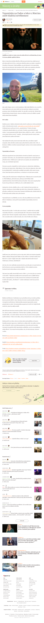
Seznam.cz (40, 1)
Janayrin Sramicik (5, 511)
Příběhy (4, 505)
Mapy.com (15, 601)
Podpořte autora (36, 19)
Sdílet (9, 22)
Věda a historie (6, 421)
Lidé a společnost (6, 430)
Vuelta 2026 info (19, 579)
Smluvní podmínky (19, 614)
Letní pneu (33, 609)
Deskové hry (38, 609)
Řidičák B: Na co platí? (33, 595)
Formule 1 (30, 585)
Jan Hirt (17, 582)
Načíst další (22, 520)
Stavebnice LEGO (21, 609)
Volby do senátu (6, 585)
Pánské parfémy (26, 611)
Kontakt (30, 614)
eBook (5, 22)
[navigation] (1, 2)
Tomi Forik (4, 459)
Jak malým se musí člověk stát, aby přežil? (28, 126)
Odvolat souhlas (21, 615)
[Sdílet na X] (41, 374)
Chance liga (31, 579)
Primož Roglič (18, 585)
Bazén (10, 605)
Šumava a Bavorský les (20, 593)
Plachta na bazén (15, 605)
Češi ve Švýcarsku (19, 595)
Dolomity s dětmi (19, 598)
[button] (22, 39)
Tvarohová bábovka (6, 595)
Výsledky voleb (5, 582)
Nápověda (26, 614)
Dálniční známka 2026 (33, 592)
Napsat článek (34, 360)
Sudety (19, 378)
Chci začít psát (8, 390)
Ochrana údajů (35, 614)
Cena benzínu (33, 601)
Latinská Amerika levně (20, 596)
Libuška (3, 494)
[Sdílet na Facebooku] (39, 374)
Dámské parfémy (27, 609)
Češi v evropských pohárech (21, 602)
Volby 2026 (5, 579)
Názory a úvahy (6, 413)
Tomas (3, 485)
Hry (3, 487)
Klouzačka (29, 605)
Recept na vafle (6, 596)
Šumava (11, 378)
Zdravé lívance (5, 593)
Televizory (15, 611)
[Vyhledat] (23, 1)
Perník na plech (6, 598)
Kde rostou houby (28, 601)
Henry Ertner (9, 19)
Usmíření (23, 378)
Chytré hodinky (20, 611)
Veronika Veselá (5, 468)
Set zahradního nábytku (35, 605)
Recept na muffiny (6, 592)
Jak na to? (18, 390)
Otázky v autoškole (32, 596)
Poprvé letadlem (19, 592)
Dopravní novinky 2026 (33, 593)
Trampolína (21, 605)
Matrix (27, 378)
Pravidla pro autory (13, 615)
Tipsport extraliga (32, 582)
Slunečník (25, 605)
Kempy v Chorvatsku (19, 590)
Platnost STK (31, 598)
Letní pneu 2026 (32, 590)
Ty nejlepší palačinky (6, 590)
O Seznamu (12, 614)
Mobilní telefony (14, 609)
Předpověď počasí (21, 601)
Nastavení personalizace (29, 615)
